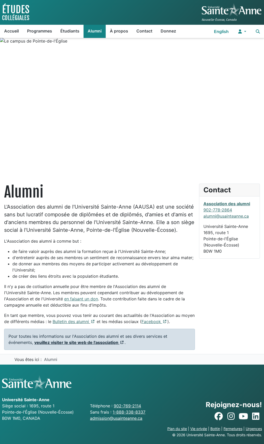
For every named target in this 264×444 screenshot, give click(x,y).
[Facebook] (218, 416)
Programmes (39, 31)
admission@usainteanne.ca (116, 418)
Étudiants (69, 31)
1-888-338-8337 (129, 412)
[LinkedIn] (256, 416)
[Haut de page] (255, 434)
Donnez (168, 31)
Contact (144, 31)
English (221, 31)
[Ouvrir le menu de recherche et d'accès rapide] (258, 31)
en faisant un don (81, 298)
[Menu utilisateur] (242, 31)
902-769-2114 (127, 405)
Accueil (11, 31)
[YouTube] (243, 416)
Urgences (254, 428)
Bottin (215, 428)
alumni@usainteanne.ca (226, 216)
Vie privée (198, 428)
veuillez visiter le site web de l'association (79, 342)
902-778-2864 (217, 209)
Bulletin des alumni (74, 321)
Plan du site (177, 428)
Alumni (95, 31)
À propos (119, 31)
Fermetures (233, 428)
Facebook (154, 321)
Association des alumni (226, 203)
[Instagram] (231, 416)
